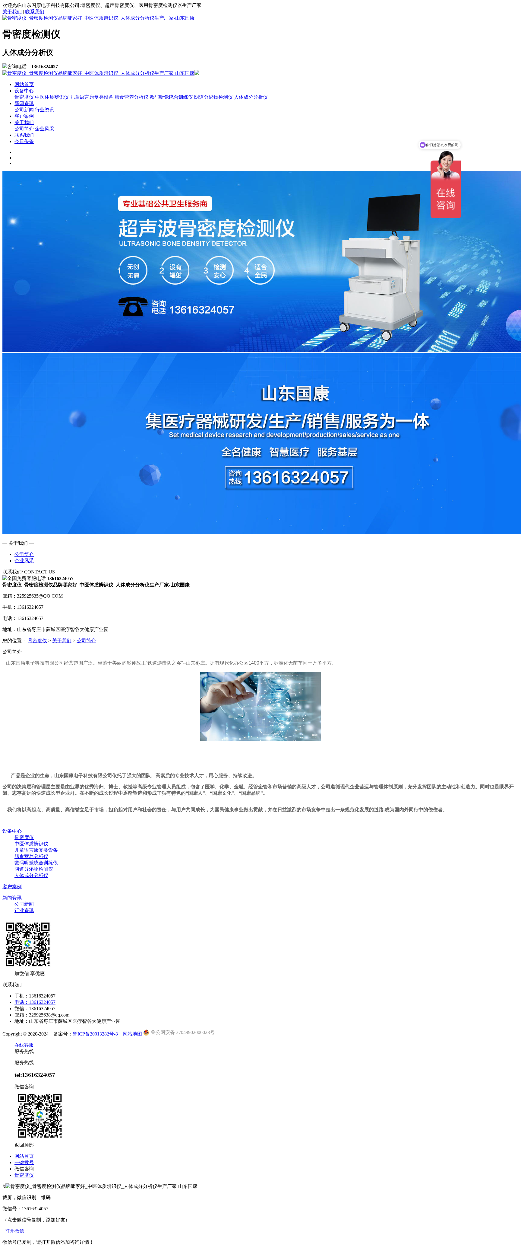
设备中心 (24, 90)
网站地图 (132, 1033)
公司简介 (24, 128)
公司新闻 (24, 109)
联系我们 (34, 11)
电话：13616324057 (34, 1002)
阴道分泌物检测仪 (213, 97)
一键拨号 (24, 1162)
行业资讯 (44, 109)
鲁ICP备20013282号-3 (95, 1033)
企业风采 (44, 128)
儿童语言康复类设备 (91, 97)
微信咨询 (24, 1168)
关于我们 (12, 11)
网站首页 (24, 84)
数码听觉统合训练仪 (171, 97)
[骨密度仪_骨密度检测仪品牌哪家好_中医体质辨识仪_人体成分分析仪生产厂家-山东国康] (98, 18)
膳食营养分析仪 (131, 97)
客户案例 (24, 116)
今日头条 (24, 141)
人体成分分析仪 (251, 97)
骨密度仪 (24, 97)
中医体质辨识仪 (52, 97)
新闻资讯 (24, 103)
